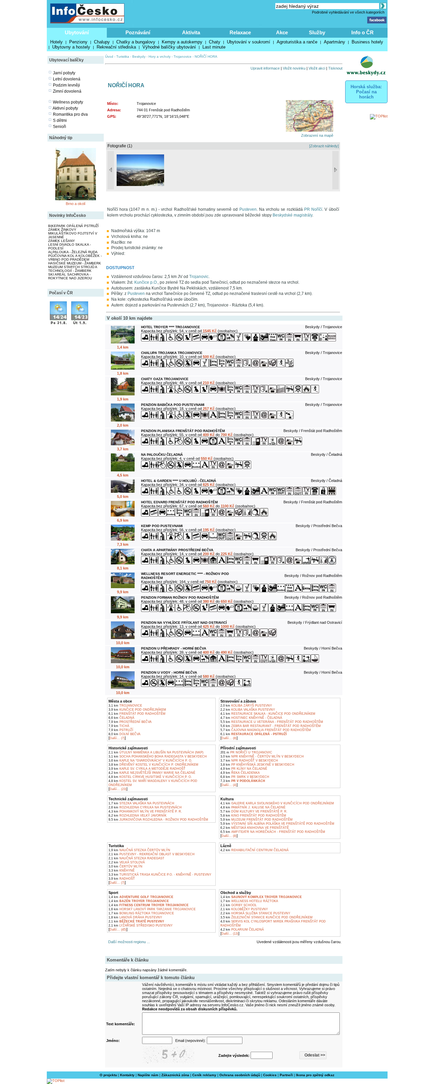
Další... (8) (229, 738)
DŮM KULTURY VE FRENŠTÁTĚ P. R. (254, 811)
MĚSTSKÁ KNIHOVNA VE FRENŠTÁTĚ (254, 827)
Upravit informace (265, 68)
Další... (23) (118, 789)
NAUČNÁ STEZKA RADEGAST (136, 858)
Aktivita (191, 32)
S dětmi (60, 120)
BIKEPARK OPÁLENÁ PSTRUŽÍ (73, 226)
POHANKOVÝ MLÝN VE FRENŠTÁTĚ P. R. (145, 811)
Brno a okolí (75, 204)
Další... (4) (229, 785)
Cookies (270, 1075)
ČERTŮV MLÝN (125, 866)
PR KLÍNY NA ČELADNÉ (243, 768)
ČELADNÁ (121, 717)
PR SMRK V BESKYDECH (244, 777)
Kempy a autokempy (182, 41)
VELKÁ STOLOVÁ (126, 862)
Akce (282, 32)
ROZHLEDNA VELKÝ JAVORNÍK (137, 815)
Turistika (122, 56)
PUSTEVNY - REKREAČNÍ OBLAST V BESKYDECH (151, 854)
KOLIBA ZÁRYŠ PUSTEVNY (246, 705)
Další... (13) (229, 933)
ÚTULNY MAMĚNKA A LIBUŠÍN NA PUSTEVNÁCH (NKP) (155, 752)
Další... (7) (117, 738)
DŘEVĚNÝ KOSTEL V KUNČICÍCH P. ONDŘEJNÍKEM (153, 764)
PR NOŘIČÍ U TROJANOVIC (246, 752)
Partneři (286, 1075)
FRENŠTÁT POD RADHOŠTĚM (136, 713)
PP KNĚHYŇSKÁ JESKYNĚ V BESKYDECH (257, 764)
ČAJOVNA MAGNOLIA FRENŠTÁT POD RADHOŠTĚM (265, 730)
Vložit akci (317, 68)
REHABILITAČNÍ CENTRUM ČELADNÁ (254, 850)
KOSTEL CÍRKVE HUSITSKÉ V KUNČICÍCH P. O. (150, 777)
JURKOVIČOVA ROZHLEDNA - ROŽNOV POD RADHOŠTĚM (158, 819)
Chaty (214, 41)
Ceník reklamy (204, 1075)
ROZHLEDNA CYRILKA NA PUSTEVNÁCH (145, 807)
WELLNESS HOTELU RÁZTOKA (249, 901)
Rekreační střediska (116, 47)
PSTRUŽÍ (120, 730)
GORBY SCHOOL (238, 905)
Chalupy (102, 41)
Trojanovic (199, 276)
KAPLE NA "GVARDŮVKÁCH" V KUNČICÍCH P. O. (150, 760)
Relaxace (240, 32)
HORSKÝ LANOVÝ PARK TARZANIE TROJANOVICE (152, 909)
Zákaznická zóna (175, 1075)
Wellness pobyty (68, 102)
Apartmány (334, 41)
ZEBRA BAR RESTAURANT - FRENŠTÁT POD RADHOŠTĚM (270, 726)
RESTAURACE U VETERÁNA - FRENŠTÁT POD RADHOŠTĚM (271, 722)
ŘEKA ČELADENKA (240, 772)
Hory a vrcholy (160, 56)
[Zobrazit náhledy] (324, 146)
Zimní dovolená (67, 91)
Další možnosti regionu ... (128, 942)
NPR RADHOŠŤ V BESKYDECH (249, 760)
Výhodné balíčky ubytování (169, 47)
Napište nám (148, 1075)
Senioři (59, 126)
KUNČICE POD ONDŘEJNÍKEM (137, 709)
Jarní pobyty (64, 73)
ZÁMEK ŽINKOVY (62, 229)
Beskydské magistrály (292, 215)
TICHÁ (118, 726)
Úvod (109, 56)
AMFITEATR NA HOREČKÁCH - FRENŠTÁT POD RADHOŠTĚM (272, 832)
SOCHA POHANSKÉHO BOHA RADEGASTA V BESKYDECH (157, 756)
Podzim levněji (66, 85)
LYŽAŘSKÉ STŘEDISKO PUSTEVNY (140, 925)
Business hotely (367, 41)
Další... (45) (118, 929)
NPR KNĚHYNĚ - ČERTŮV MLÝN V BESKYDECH (262, 756)
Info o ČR (362, 32)
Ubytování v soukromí (248, 41)
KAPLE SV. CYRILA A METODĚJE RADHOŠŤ (146, 768)
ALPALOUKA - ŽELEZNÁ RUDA (73, 252)
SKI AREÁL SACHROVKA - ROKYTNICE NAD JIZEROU (70, 276)
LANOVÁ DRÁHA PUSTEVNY (135, 917)
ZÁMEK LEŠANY (61, 241)
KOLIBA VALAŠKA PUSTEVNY (247, 709)
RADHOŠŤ (121, 878)
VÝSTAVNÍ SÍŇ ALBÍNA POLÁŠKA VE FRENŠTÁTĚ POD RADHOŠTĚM (277, 823)
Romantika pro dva (70, 114)
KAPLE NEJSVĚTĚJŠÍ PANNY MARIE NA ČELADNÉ (151, 772)
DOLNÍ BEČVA (124, 734)
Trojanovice (183, 56)
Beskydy (138, 56)
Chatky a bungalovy (135, 41)
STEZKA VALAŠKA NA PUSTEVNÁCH (141, 803)
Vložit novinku (294, 68)
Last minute (213, 47)
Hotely (56, 41)
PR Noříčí (313, 209)
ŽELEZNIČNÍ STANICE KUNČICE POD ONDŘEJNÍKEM (266, 917)
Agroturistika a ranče (297, 41)
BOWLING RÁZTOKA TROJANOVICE (141, 913)
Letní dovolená (66, 79)
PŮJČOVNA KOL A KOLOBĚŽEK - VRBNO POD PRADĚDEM (75, 257)
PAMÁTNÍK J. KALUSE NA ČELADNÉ (252, 807)
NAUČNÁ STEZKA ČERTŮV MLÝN (139, 850)
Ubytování (77, 32)
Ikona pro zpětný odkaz (315, 1075)
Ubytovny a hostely (71, 47)
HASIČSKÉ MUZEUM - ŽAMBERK (74, 263)
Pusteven (248, 209)
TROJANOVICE (125, 705)
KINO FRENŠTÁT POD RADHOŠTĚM (253, 815)
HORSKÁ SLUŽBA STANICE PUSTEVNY (255, 913)
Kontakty (127, 1075)
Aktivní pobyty (65, 108)
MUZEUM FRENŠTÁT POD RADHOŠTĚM (256, 819)
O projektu (108, 1075)
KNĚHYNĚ (121, 870)
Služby (317, 32)
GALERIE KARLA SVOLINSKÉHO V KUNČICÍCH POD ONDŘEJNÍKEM (277, 803)
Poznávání (137, 32)
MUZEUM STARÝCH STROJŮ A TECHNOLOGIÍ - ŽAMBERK (72, 269)
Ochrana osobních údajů (239, 1075)
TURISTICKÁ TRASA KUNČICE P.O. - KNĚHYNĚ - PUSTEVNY (159, 874)
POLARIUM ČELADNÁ (242, 929)
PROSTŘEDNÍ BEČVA (130, 722)
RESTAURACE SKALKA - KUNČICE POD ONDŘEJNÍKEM (267, 713)
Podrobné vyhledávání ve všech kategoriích (348, 12)
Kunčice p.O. (146, 282)
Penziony (78, 41)
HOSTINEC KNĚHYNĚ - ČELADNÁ (251, 717)
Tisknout (335, 68)
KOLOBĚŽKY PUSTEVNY (244, 909)
